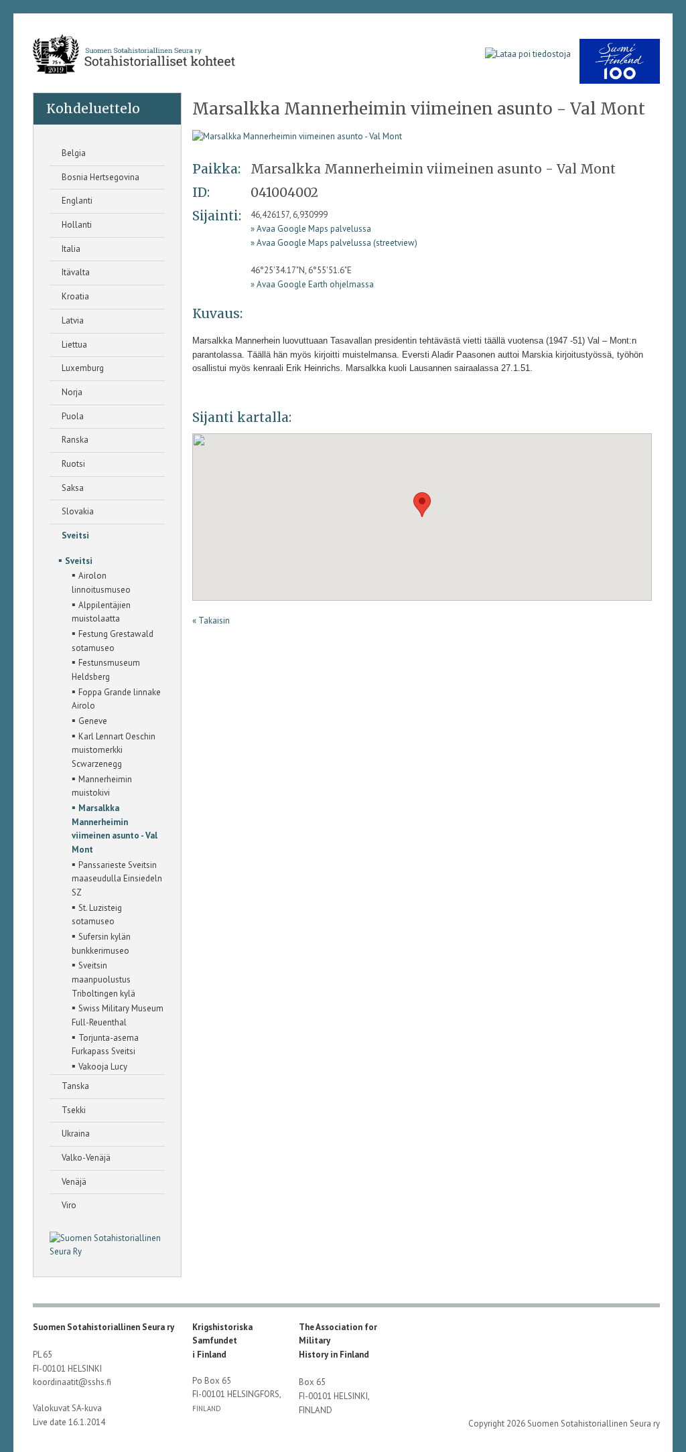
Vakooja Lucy (99, 1065)
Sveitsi (74, 535)
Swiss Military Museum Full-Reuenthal (117, 1014)
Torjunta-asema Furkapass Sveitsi (105, 1044)
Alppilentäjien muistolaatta (101, 611)
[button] (422, 504)
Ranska (74, 439)
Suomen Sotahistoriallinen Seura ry (103, 1327)
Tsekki (73, 1110)
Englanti (76, 200)
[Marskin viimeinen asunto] (297, 136)
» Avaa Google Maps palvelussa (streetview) (334, 242)
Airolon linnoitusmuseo (101, 581)
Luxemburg (82, 368)
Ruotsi (72, 463)
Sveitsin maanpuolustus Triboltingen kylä (103, 978)
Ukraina (75, 1133)
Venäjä (73, 1181)
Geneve (89, 720)
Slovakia (77, 511)
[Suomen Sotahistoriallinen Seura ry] (133, 54)
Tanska (74, 1086)
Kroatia (74, 296)
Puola (72, 416)
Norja (71, 392)
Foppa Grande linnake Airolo (116, 698)
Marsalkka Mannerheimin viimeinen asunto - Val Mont (114, 827)
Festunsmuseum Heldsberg (106, 668)
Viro (68, 1205)
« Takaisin (211, 620)
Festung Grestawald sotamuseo (112, 640)
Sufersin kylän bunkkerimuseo (101, 942)
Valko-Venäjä (85, 1157)
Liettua (73, 344)
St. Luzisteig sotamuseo (97, 914)
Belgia (73, 153)
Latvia (72, 320)
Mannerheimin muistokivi (102, 785)
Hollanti (76, 224)
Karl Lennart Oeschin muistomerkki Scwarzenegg (113, 749)
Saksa (72, 488)
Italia (70, 249)
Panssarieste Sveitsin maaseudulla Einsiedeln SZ (117, 877)
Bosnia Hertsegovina (99, 177)
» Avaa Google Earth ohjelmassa (312, 284)
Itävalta (75, 272)
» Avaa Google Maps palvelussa (311, 228)
